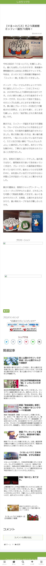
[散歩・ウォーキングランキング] (30, 330)
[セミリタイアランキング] (16, 330)
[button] (41, 346)
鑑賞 (7, 311)
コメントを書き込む (23, 537)
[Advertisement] (23, 13)
